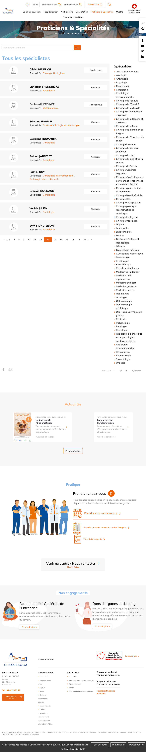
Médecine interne (125, 290)
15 (61, 239)
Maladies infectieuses (127, 268)
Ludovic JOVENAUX (42, 191)
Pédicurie (121, 319)
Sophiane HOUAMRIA (43, 138)
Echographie (122, 228)
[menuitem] (46, 677)
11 (35, 239)
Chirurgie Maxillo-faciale (129, 195)
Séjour (42, 688)
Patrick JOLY (37, 171)
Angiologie (48, 160)
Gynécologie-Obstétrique (129, 253)
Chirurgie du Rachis (126, 166)
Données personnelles (108, 732)
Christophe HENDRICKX (44, 86)
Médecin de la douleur (127, 271)
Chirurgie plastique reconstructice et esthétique (126, 210)
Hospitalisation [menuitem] (50, 12)
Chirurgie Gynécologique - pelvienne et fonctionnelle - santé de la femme (130, 181)
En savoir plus (28, 627)
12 (40, 239)
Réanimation (123, 352)
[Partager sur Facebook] (121, 371)
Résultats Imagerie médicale (106, 692)
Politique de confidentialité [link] (73, 749)
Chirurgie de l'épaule (127, 100)
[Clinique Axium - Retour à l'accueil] (15, 659)
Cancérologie (123, 86)
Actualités (73, 404)
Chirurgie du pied (125, 155)
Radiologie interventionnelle (44, 179)
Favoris (138, 371)
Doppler (120, 224)
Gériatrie (120, 246)
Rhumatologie (123, 355)
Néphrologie (122, 293)
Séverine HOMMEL (41, 121)
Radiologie (48, 212)
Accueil (59, 34)
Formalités (44, 677)
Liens (123, 732)
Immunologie (123, 257)
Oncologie (121, 297)
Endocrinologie (124, 231)
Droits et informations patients (43, 698)
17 (73, 239)
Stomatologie (123, 359)
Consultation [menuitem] (82, 12)
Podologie (121, 326)
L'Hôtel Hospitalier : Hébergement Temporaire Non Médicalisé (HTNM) (45, 716)
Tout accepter (100, 744)
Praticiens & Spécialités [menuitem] (102, 12)
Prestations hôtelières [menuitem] (73, 17)
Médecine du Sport (126, 282)
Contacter (95, 87)
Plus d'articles (73, 451)
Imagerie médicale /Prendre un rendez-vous (108, 683)
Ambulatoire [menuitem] (67, 12)
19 (84, 239)
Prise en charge (75, 684)
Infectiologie (122, 260)
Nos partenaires (31, 734)
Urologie (120, 362)
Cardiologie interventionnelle (58, 175)
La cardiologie (45, 706)
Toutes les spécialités (127, 71)
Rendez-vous (96, 70)
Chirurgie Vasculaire (126, 220)
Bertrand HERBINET (42, 104)
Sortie (42, 691)
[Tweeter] (126, 371)
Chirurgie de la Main (126, 126)
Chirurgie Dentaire (126, 144)
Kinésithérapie (123, 264)
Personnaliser (136, 744)
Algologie (121, 75)
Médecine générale (126, 286)
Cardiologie (49, 142)
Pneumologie (123, 322)
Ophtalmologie (51, 107)
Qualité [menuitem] (119, 12)
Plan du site (134, 732)
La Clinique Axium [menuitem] (32, 12)
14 (55, 239)
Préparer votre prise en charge (81, 680)
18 (78, 239)
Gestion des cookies (11, 734)
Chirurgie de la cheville (128, 107)
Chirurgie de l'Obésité (127, 104)
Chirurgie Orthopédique (128, 202)
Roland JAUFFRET (41, 156)
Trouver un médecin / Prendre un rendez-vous (108, 673)
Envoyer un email (11, 697)
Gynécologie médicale (127, 249)
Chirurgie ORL (123, 199)
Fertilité (120, 235)
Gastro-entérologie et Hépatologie (61, 125)
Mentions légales (88, 732)
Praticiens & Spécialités (79, 34)
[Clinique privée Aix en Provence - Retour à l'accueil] (8, 10)
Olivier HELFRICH (40, 69)
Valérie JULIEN (38, 208)
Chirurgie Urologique (54, 73)
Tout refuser (118, 744)
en (37, 5)
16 (67, 239)
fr (34, 5)
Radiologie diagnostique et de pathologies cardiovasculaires (129, 337)
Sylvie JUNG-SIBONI (42, 225)
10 (29, 239)
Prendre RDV (93, 5)
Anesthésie (49, 90)
